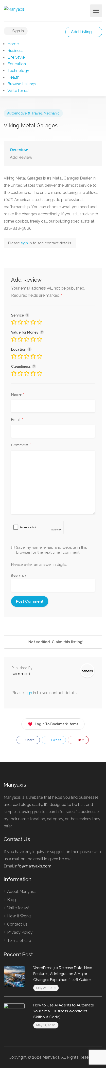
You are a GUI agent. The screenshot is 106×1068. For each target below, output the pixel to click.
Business (15, 50)
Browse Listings (21, 84)
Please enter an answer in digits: (39, 564)
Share (30, 740)
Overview (19, 149)
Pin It (80, 740)
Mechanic (51, 113)
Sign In (17, 31)
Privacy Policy (20, 932)
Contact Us (17, 924)
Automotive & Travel (24, 113)
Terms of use (19, 940)
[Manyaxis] (14, 9)
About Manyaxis (21, 891)
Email (17, 420)
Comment (21, 445)
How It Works (19, 916)
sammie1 (21, 673)
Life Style (16, 57)
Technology (18, 70)
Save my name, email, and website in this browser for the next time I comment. (51, 550)
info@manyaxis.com (33, 866)
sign (25, 243)
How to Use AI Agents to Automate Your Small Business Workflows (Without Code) (63, 1011)
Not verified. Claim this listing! (55, 642)
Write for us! (18, 90)
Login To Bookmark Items (56, 724)
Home (13, 44)
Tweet (55, 740)
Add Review (21, 157)
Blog (11, 899)
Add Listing (82, 31)
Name (17, 395)
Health (13, 77)
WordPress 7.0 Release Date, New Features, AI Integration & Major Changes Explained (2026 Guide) (62, 974)
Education (16, 64)
